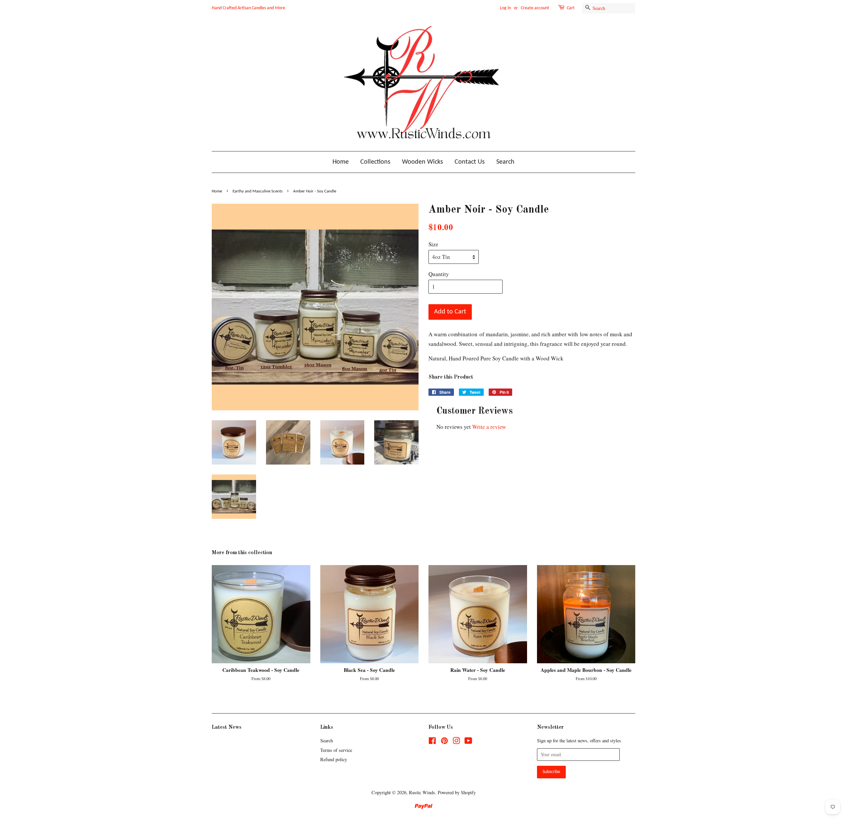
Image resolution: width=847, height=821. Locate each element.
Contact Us (470, 162)
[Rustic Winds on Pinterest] (444, 742)
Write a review (489, 427)
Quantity (438, 274)
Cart (571, 8)
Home (341, 162)
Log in (505, 8)
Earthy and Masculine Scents (258, 191)
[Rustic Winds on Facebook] (432, 742)
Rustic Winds (422, 792)
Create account (535, 8)
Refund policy (333, 759)
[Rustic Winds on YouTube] (468, 742)
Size (433, 244)
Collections (375, 162)
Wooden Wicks (422, 162)
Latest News (227, 727)
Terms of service (336, 750)
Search (505, 162)
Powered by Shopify (457, 792)
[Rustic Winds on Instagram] (456, 742)
